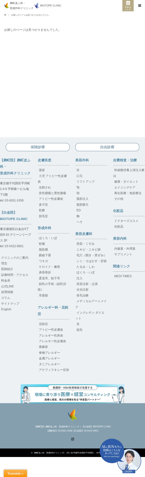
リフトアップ (85, 181)
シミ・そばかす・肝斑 (91, 261)
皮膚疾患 (44, 160)
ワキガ (43, 261)
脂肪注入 (82, 198)
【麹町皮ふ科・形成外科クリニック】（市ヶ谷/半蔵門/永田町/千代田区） (64, 453)
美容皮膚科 (83, 234)
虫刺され (45, 187)
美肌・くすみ (85, 243)
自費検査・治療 (125, 160)
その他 (118, 198)
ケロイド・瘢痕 (49, 266)
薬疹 (42, 170)
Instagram (72, 439)
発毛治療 (82, 295)
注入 (79, 278)
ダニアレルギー (49, 364)
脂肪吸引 (82, 204)
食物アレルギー (49, 352)
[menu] (139, 5)
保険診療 (38, 147)
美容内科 (120, 238)
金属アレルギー (49, 358)
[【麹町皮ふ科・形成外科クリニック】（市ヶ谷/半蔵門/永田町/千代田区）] (72, 414)
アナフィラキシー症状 (54, 369)
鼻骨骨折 (45, 272)
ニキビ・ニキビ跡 (88, 249)
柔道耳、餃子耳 (49, 278)
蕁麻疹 (43, 346)
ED (78, 210)
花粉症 (43, 324)
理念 (4, 263)
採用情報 (7, 292)
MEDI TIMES (123, 276)
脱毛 (79, 329)
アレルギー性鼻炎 (51, 335)
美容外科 (82, 160)
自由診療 (107, 147)
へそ (79, 221)
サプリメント (123, 254)
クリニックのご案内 (14, 257)
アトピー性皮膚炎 (51, 198)
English (6, 309)
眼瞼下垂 (45, 255)
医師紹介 (7, 269)
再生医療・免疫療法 (127, 193)
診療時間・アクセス (14, 274)
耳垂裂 (43, 295)
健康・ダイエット (126, 181)
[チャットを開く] (120, 456)
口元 (79, 176)
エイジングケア (124, 187)
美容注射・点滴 (87, 284)
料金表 (5, 280)
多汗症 (43, 204)
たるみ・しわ (85, 266)
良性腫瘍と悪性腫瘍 (52, 193)
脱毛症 (43, 216)
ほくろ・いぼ (48, 238)
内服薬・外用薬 (124, 248)
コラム (5, 297)
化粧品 (118, 211)
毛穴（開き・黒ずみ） (91, 255)
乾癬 (42, 210)
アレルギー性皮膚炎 (52, 341)
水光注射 (82, 289)
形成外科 (44, 228)
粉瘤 (42, 243)
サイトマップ (10, 303)
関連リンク (121, 266)
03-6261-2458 (14, 200)
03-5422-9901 (14, 246)
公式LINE (7, 286)
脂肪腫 (43, 249)
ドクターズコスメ (126, 220)
